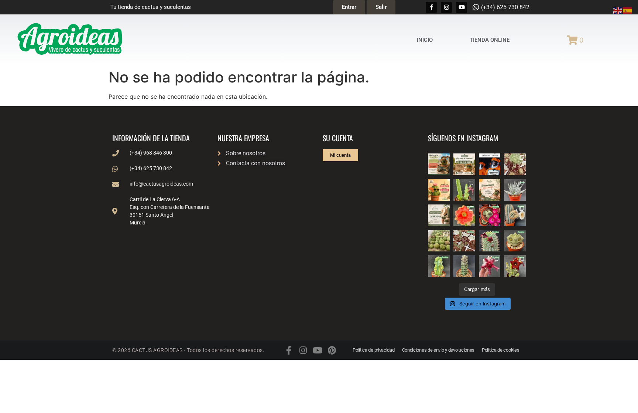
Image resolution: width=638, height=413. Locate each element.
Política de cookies (500, 350)
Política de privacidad (373, 350)
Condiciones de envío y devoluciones (438, 350)
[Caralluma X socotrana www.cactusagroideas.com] (515, 266)
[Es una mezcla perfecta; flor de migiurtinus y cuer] (515, 164)
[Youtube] (461, 7)
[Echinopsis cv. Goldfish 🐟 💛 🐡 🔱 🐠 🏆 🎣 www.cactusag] (464, 215)
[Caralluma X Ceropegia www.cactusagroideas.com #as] (464, 241)
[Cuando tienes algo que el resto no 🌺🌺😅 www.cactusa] (439, 241)
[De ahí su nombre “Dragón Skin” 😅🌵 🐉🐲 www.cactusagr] (515, 241)
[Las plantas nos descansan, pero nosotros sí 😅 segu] (490, 190)
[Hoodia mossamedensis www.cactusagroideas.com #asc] (490, 241)
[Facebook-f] (431, 7)
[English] (618, 10)
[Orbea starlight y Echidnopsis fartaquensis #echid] (464, 190)
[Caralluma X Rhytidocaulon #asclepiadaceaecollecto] (490, 266)
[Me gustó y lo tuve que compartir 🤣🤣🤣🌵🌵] (490, 164)
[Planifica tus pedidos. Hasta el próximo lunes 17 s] (439, 164)
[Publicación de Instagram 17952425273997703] (439, 190)
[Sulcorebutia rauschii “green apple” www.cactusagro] (490, 215)
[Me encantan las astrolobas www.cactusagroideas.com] (464, 266)
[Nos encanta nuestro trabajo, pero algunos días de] (464, 164)
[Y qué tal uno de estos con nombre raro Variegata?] (439, 266)
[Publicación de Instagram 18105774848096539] (439, 215)
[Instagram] (446, 7)
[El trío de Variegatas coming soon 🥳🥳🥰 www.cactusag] (515, 190)
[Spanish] (627, 10)
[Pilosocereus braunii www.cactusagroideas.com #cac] (515, 215)
